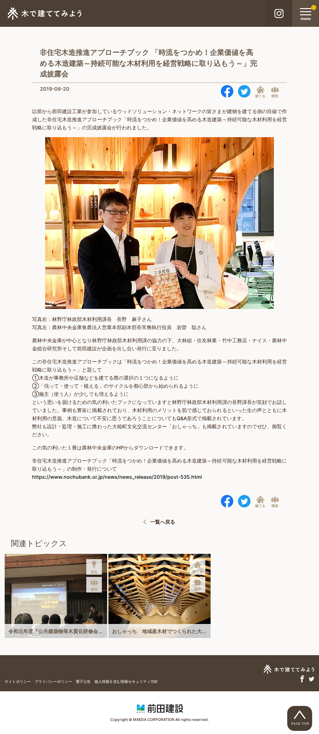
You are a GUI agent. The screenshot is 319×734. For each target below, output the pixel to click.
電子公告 (83, 681)
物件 (197, 589)
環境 (274, 96)
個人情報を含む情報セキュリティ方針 (126, 681)
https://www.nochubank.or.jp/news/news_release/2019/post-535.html (117, 477)
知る (94, 571)
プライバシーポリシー (53, 681)
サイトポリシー (18, 681)
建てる (260, 96)
